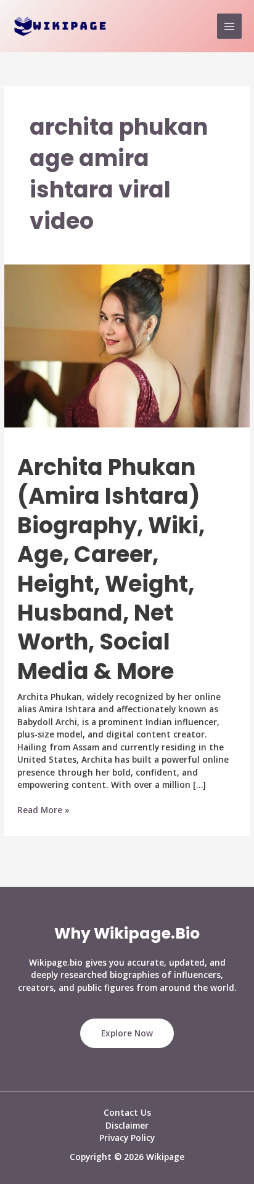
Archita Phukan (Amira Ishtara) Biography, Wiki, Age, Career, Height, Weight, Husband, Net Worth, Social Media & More (111, 569)
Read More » (43, 810)
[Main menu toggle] (229, 26)
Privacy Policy (127, 1137)
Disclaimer (127, 1125)
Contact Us (127, 1112)
